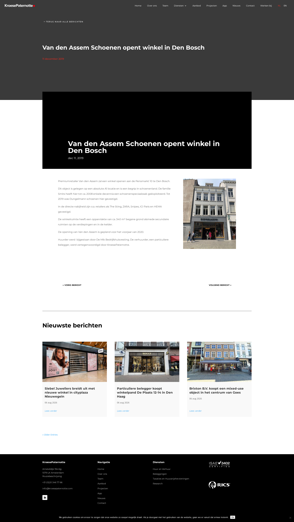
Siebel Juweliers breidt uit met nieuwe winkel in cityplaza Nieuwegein (70, 392)
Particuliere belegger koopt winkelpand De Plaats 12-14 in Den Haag (145, 392)
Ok (232, 517)
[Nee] (290, 517)
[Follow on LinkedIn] (44, 497)
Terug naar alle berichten (64, 22)
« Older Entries (50, 434)
